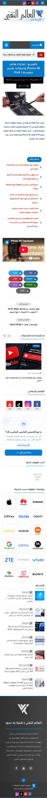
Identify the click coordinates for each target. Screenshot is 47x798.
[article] (23, 308)
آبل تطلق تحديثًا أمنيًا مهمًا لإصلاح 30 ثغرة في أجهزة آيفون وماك (22, 177)
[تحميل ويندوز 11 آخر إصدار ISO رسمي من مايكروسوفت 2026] (39, 626)
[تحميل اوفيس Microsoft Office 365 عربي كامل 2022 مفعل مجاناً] (39, 668)
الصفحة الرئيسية (20, 80)
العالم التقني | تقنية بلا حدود (24, 789)
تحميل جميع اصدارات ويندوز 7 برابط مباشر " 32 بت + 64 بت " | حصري (19, 599)
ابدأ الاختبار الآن (25, 453)
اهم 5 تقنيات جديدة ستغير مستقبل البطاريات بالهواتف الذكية (25, 211)
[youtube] (33, 3)
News (8, 80)
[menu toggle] (42, 3)
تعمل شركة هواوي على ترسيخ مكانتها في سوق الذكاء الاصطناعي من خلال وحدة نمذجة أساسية (22, 222)
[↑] (23, 780)
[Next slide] (5, 336)
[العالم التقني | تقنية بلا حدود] (23, 15)
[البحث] (5, 3)
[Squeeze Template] (34, 786)
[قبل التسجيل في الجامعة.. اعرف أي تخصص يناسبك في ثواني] (39, 612)
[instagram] (24, 3)
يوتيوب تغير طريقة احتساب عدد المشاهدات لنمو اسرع (22, 167)
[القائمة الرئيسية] (6, 44)
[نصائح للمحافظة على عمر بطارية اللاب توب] (39, 654)
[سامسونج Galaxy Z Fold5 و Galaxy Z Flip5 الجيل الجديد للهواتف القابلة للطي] (39, 682)
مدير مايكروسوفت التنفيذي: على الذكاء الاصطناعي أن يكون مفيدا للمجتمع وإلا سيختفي (24, 199)
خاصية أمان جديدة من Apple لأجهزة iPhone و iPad (22, 187)
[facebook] (37, 3)
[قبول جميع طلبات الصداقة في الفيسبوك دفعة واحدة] (39, 640)
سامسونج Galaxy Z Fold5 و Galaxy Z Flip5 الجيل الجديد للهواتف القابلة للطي (18, 686)
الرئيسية (35, 45)
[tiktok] (29, 3)
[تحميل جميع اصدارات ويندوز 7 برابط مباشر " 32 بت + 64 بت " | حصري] (39, 595)
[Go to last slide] (9, 336)
